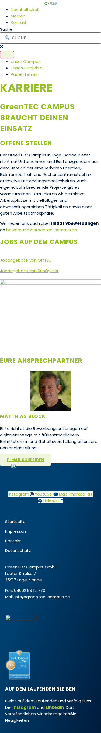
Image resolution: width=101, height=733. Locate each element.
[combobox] (50, 38)
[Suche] (7, 54)
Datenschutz (18, 550)
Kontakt (13, 541)
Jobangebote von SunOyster (29, 270)
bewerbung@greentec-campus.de (41, 230)
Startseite (15, 521)
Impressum (16, 531)
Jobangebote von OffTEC (26, 260)
